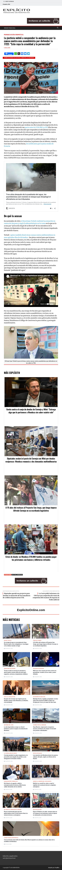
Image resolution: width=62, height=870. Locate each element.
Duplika (57, 867)
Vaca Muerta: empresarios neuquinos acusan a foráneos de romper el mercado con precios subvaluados (44, 728)
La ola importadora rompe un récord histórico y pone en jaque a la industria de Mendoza (15, 728)
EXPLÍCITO (16, 867)
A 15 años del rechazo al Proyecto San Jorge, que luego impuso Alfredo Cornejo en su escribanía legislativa (45, 644)
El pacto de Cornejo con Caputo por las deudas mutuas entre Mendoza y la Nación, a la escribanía (16, 700)
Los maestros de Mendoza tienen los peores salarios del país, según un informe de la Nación (45, 756)
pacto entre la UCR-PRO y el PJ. (36, 127)
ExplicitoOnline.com (31, 610)
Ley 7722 (14, 574)
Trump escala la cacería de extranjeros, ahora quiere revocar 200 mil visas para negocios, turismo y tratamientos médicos (16, 672)
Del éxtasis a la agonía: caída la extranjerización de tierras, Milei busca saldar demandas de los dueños (15, 785)
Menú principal (10, 28)
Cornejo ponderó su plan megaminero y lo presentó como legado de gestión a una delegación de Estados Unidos (16, 756)
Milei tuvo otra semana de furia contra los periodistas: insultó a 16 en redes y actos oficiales (44, 672)
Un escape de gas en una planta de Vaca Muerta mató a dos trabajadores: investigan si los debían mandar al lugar (16, 644)
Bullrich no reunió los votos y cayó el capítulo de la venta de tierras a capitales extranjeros (44, 785)
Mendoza (19, 574)
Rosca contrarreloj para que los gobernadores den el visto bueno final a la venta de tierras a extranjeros (16, 813)
